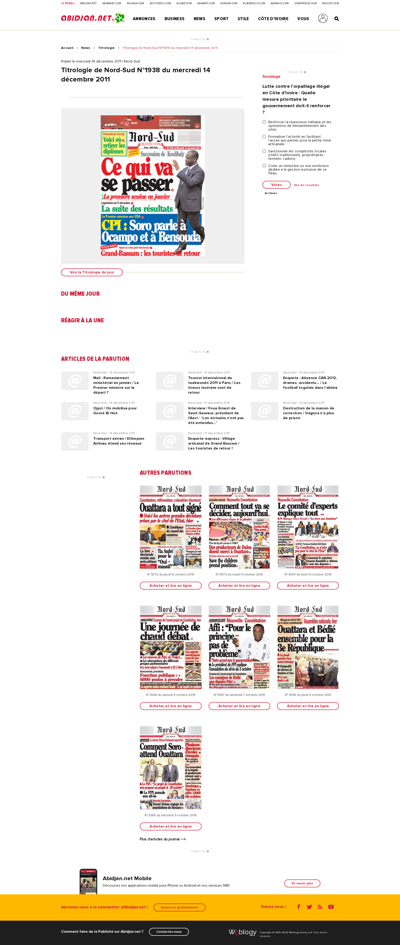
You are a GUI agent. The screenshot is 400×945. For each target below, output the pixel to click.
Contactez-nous (168, 932)
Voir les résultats (306, 185)
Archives (271, 193)
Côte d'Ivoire (273, 19)
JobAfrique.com (305, 3)
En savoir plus (302, 883)
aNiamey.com (206, 3)
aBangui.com (280, 3)
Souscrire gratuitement (179, 907)
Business (175, 19)
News (199, 19)
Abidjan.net (88, 3)
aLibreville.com (254, 3)
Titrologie (106, 48)
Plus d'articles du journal (160, 839)
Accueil (67, 48)
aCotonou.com (160, 3)
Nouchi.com (330, 3)
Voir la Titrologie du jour (92, 272)
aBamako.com (111, 3)
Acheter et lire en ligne (171, 585)
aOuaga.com (135, 3)
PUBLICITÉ (199, 39)
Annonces (144, 19)
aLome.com (184, 3)
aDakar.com (228, 3)
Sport (221, 19)
